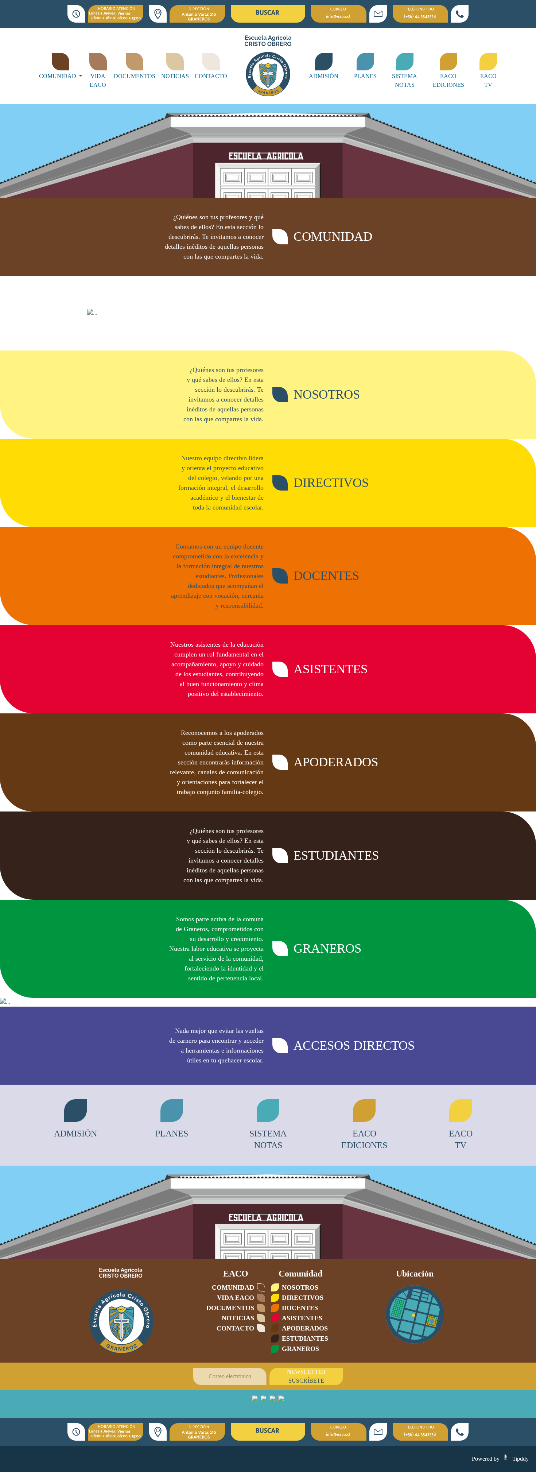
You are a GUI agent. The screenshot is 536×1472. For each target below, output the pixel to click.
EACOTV (488, 80)
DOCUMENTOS (134, 76)
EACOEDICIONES (448, 80)
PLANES (365, 76)
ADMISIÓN (323, 76)
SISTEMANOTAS (404, 80)
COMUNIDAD (58, 76)
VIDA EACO (98, 80)
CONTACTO (211, 76)
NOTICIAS (175, 76)
